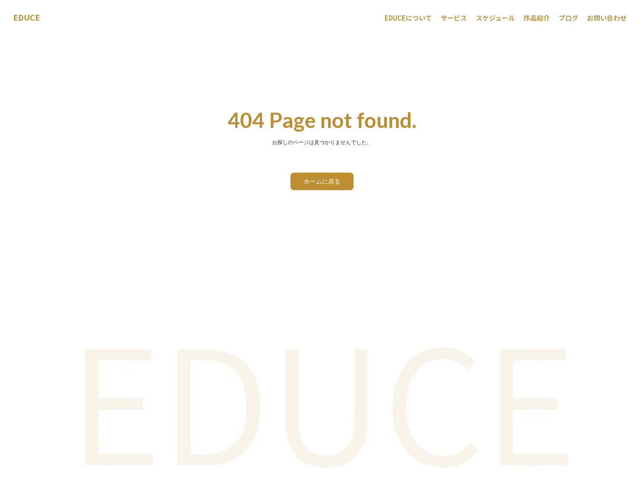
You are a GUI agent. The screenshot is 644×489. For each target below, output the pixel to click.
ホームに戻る (322, 181)
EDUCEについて (408, 17)
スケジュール (495, 17)
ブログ (568, 17)
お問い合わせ (606, 17)
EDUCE (26, 17)
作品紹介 (537, 17)
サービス (454, 17)
